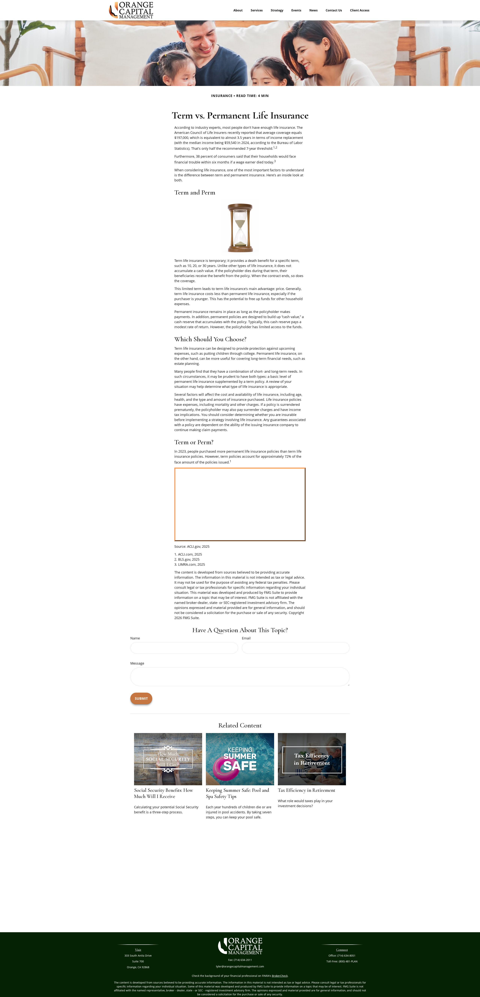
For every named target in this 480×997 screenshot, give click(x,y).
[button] (238, 10)
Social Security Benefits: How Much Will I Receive (163, 793)
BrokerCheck (280, 976)
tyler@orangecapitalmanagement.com (240, 966)
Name (135, 638)
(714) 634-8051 (346, 955)
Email (246, 638)
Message (137, 663)
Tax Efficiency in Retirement (306, 790)
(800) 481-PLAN (348, 961)
